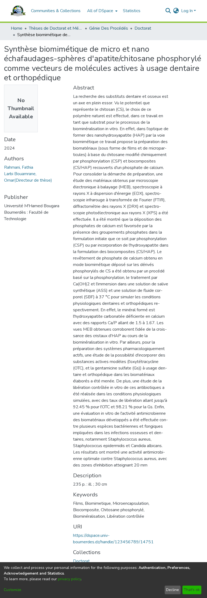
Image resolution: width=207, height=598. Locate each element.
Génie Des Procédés (108, 28)
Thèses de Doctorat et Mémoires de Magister (56, 28)
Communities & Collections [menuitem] (56, 11)
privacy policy (69, 579)
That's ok (192, 589)
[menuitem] (102, 11)
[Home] (18, 10)
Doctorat (142, 28)
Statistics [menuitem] (131, 11)
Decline (172, 589)
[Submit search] (168, 11)
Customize (12, 589)
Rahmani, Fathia (18, 167)
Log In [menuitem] (187, 11)
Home (16, 28)
